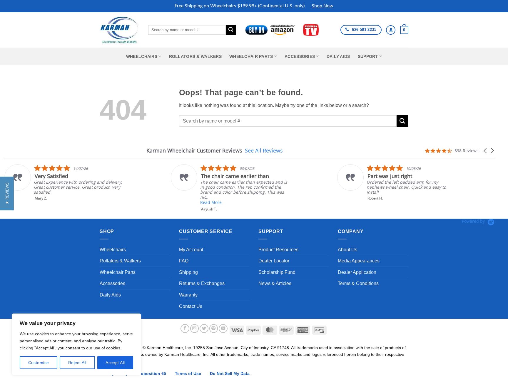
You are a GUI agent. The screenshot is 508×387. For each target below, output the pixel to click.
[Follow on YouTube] (223, 328)
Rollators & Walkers (195, 56)
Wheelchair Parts (251, 56)
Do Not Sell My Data (230, 373)
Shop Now (322, 6)
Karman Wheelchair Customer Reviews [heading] (194, 150)
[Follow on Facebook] (185, 328)
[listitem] (63, 182)
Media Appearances (359, 260)
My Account (191, 249)
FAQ (183, 260)
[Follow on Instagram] (194, 328)
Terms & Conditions (358, 283)
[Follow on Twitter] (204, 328)
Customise (38, 362)
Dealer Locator (273, 260)
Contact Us (190, 306)
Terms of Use (188, 373)
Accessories (300, 56)
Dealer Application (357, 272)
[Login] (390, 30)
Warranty (188, 294)
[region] (76, 344)
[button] (404, 30)
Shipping (188, 272)
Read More (211, 202)
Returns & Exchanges (202, 283)
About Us (347, 249)
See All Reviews (264, 150)
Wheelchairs (141, 56)
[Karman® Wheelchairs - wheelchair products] (119, 30)
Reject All (77, 362)
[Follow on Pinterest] (213, 328)
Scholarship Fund (276, 272)
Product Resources (278, 249)
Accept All (115, 362)
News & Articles (274, 283)
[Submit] (231, 30)
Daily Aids (338, 56)
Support (368, 56)
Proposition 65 (151, 373)
